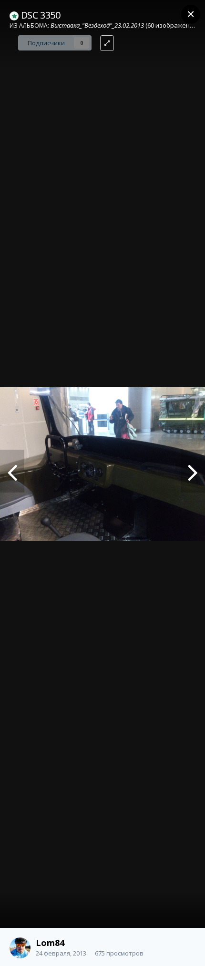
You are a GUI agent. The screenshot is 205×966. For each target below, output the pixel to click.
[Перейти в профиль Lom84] (20, 947)
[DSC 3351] (193, 471)
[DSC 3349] (12, 471)
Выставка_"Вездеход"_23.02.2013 (97, 25)
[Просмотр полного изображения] (107, 43)
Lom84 (50, 942)
